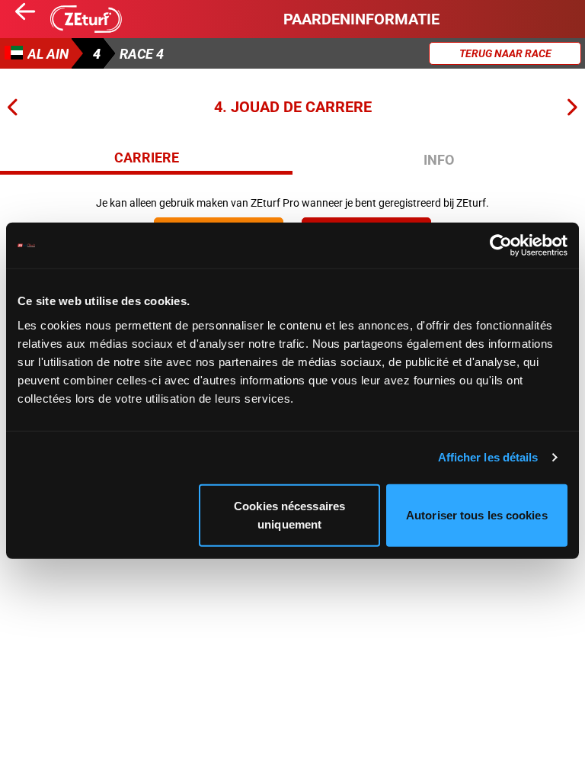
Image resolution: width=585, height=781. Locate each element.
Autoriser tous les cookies (477, 514)
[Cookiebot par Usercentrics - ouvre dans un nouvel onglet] (500, 245)
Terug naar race (505, 53)
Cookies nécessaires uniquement (289, 514)
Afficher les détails (488, 457)
